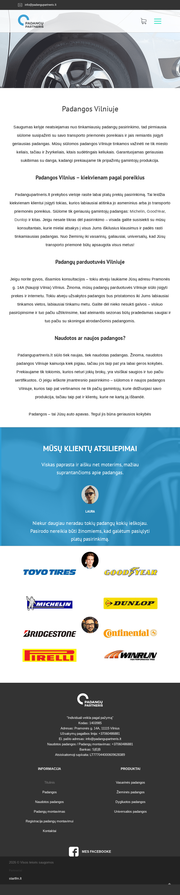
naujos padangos (103, 337)
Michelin (137, 211)
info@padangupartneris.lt (40, 4)
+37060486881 (109, 733)
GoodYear (156, 211)
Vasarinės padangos (130, 782)
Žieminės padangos (131, 792)
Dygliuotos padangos (130, 802)
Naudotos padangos (49, 802)
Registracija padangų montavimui (49, 821)
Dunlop (20, 220)
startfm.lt (15, 878)
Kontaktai (49, 831)
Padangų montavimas (49, 811)
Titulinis (49, 782)
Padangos (77, 108)
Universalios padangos (130, 811)
